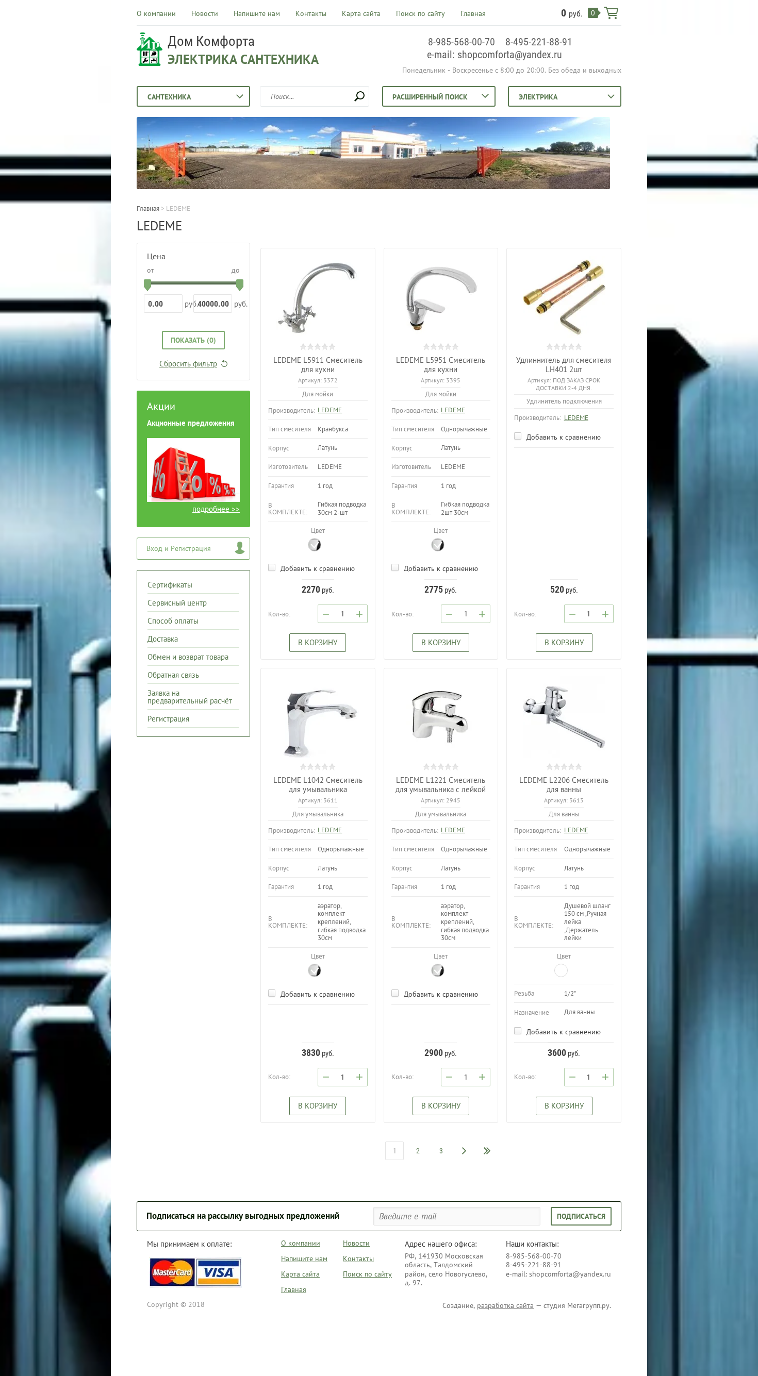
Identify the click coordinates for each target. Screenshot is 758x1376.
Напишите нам (257, 13)
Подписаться (581, 1216)
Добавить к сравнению (316, 568)
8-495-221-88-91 (538, 42)
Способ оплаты (173, 621)
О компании (156, 13)
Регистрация (168, 719)
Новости (204, 13)
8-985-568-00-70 (461, 42)
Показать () (193, 340)
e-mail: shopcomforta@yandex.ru (494, 54)
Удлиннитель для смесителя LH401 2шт (564, 364)
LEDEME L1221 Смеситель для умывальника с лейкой (441, 784)
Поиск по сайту (420, 13)
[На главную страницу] (149, 50)
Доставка (162, 639)
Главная (473, 13)
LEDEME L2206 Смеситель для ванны (563, 784)
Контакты (310, 13)
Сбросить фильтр (188, 363)
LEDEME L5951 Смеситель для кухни (440, 364)
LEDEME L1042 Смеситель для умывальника (317, 784)
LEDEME (330, 410)
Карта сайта (361, 13)
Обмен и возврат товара (187, 657)
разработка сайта (505, 1305)
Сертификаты (169, 585)
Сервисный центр (177, 603)
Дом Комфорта (211, 41)
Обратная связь (173, 675)
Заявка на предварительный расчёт (189, 697)
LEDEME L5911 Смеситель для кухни (317, 364)
